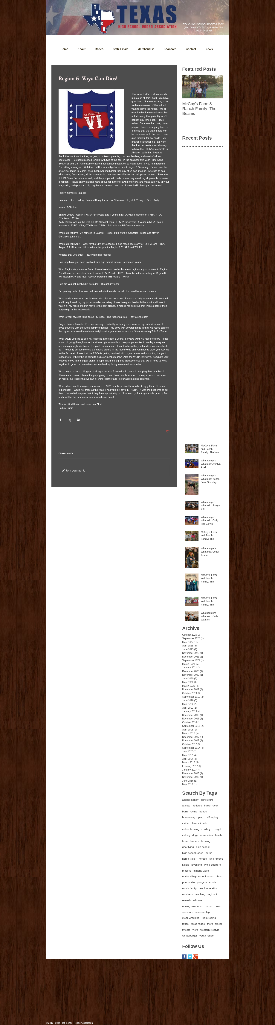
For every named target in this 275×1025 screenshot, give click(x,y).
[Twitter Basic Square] (190, 956)
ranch (212, 882)
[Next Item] (217, 87)
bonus (203, 811)
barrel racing (189, 811)
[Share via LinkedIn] (78, 420)
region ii (212, 894)
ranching (200, 894)
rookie (217, 905)
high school (203, 846)
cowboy (205, 829)
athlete (186, 805)
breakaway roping (192, 817)
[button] (209, 49)
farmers (194, 841)
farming (205, 841)
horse (209, 852)
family (218, 835)
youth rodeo (206, 935)
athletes (197, 805)
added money (190, 799)
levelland (196, 864)
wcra (195, 929)
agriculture (207, 799)
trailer (218, 923)
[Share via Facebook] (60, 420)
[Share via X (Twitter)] (69, 420)
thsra (210, 923)
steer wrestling (190, 917)
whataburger (189, 935)
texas (185, 923)
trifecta (186, 929)
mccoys (186, 870)
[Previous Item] (188, 87)
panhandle (188, 882)
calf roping (212, 817)
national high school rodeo (197, 876)
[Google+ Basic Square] (195, 956)
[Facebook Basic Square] (184, 956)
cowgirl (217, 829)
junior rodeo (216, 858)
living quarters (212, 864)
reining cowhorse (192, 905)
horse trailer (189, 858)
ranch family (189, 888)
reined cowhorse (192, 900)
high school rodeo (192, 852)
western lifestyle (209, 929)
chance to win (199, 823)
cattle (185, 823)
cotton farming (190, 829)
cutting (186, 835)
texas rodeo (198, 923)
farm (185, 841)
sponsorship (202, 911)
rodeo (208, 905)
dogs (195, 835)
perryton (202, 882)
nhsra (219, 876)
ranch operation (208, 888)
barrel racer (211, 805)
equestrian (206, 835)
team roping (209, 917)
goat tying (188, 846)
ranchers (187, 894)
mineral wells (201, 870)
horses (203, 858)
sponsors (187, 911)
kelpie (185, 864)
